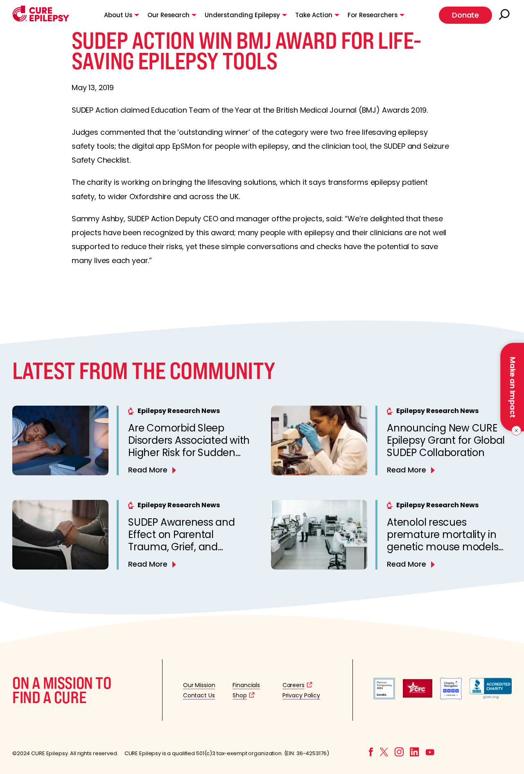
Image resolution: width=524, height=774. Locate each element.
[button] (41, 19)
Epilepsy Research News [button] (179, 410)
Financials (246, 685)
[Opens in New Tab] (384, 697)
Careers (293, 685)
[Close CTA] (514, 431)
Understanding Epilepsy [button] (242, 15)
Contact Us (199, 695)
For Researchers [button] (373, 15)
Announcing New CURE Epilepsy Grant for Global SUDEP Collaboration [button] (446, 440)
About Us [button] (118, 15)
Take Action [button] (313, 15)
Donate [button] (465, 15)
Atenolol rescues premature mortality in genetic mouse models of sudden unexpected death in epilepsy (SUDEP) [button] (448, 546)
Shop (239, 695)
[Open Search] (505, 15)
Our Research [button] (168, 15)
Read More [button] (147, 470)
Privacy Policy (301, 695)
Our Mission (199, 685)
